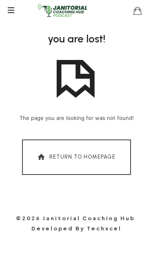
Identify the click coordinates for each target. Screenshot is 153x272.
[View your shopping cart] (137, 10)
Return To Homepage (82, 157)
